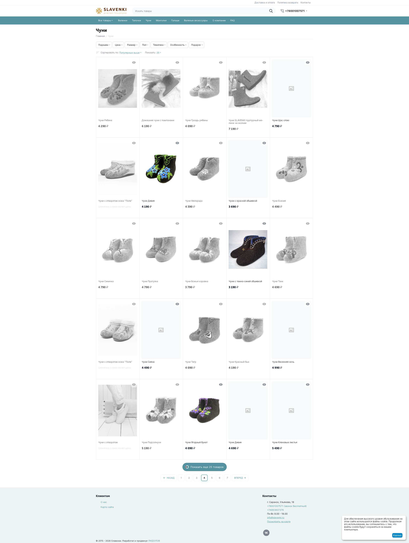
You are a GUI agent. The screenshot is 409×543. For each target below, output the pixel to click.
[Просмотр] (134, 62)
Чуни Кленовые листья (284, 442)
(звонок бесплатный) (287, 506)
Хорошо (397, 535)
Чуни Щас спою (280, 120)
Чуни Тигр (190, 362)
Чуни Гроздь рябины (196, 120)
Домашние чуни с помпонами (158, 120)
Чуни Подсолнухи (151, 442)
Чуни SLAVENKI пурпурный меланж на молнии (246, 121)
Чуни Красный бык (239, 362)
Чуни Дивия (148, 201)
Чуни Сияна (148, 362)
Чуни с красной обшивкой (243, 201)
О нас (104, 502)
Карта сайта (107, 507)
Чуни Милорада (193, 201)
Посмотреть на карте (278, 521)
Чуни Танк (277, 281)
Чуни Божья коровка (196, 281)
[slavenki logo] (111, 10)
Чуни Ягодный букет (196, 442)
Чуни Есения (279, 201)
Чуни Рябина (105, 120)
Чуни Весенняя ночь (283, 362)
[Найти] (271, 10)
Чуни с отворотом (108, 442)
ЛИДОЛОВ (154, 540)
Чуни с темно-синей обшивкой (245, 281)
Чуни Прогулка (150, 281)
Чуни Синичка (106, 281)
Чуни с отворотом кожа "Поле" (115, 201)
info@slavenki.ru (275, 517)
